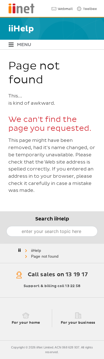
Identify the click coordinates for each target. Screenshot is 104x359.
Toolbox (90, 9)
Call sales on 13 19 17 (58, 275)
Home (36, 250)
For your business (78, 323)
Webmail (65, 9)
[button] (50, 44)
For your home (26, 323)
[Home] (19, 8)
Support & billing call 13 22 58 (52, 286)
